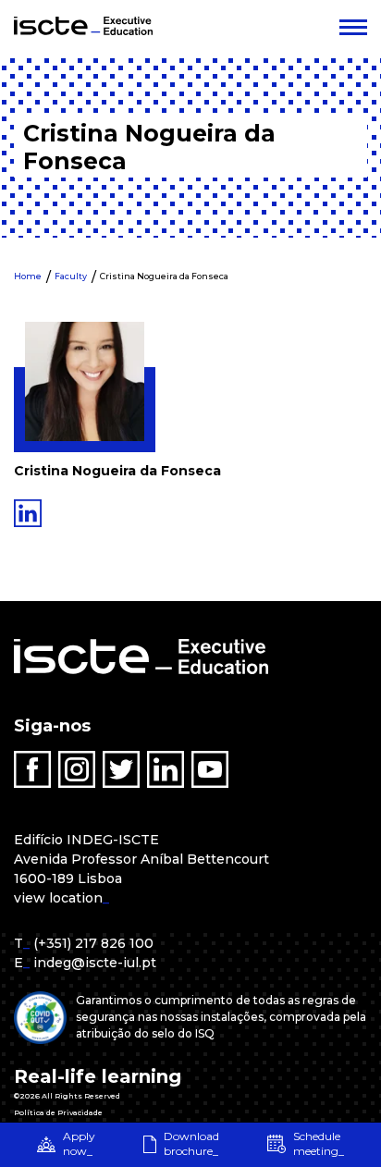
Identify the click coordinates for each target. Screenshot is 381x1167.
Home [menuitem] (28, 276)
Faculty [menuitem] (71, 276)
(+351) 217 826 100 (93, 943)
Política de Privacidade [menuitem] (58, 1112)
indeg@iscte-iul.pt (94, 962)
